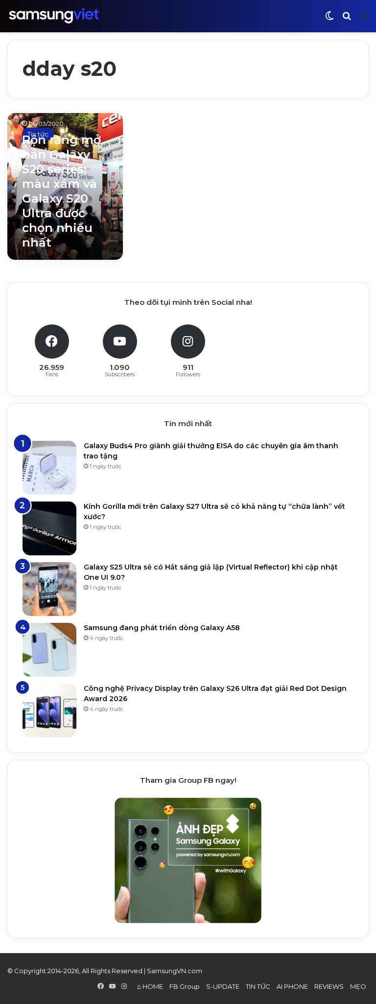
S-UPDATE (222, 986)
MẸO (358, 986)
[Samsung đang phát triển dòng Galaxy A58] (49, 650)
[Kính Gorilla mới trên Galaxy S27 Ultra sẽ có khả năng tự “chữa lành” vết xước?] (49, 528)
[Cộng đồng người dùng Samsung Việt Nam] (53, 16)
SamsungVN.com (174, 971)
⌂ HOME (150, 986)
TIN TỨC (258, 986)
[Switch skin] (329, 20)
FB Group (184, 986)
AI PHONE (292, 986)
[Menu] (364, 20)
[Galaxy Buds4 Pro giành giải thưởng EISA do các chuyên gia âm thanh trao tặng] (49, 468)
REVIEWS (329, 986)
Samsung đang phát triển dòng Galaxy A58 (162, 627)
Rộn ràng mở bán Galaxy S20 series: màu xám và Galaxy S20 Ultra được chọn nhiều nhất (61, 191)
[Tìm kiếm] (347, 20)
